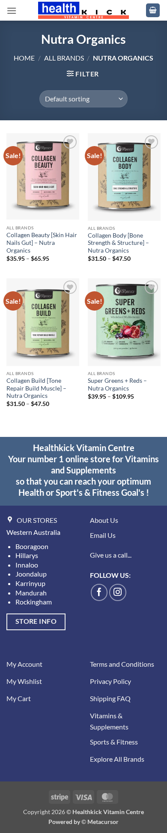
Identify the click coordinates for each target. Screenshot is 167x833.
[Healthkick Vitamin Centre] (83, 10)
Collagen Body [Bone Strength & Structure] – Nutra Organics (118, 243)
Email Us (103, 535)
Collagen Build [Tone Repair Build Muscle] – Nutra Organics (36, 388)
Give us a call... (110, 555)
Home (24, 58)
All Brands (64, 58)
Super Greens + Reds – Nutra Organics (117, 384)
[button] (11, 10)
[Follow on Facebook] (99, 592)
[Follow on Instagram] (117, 592)
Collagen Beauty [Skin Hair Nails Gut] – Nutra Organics (41, 242)
